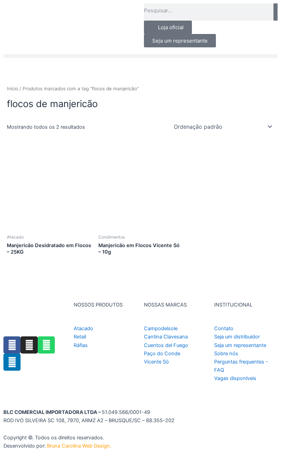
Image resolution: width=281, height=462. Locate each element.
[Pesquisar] (275, 12)
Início (12, 88)
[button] (140, 56)
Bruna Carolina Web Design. (80, 446)
